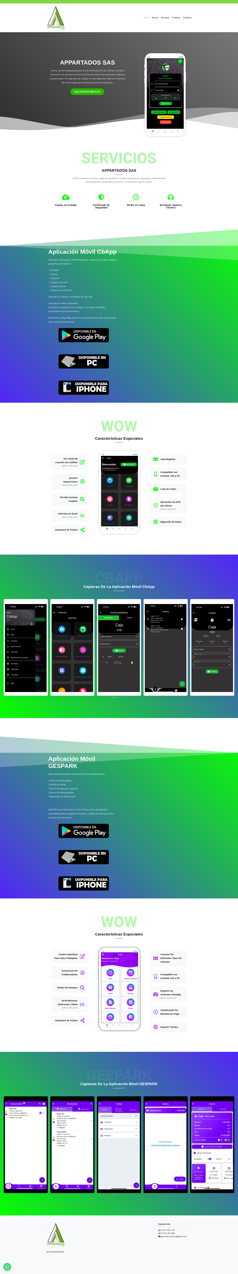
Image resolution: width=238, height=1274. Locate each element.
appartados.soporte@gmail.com (173, 1236)
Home (146, 17)
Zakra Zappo (114, 1268)
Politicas (176, 17)
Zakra (129, 1268)
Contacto (187, 17)
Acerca (155, 17)
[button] (112, 697)
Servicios (165, 17)
